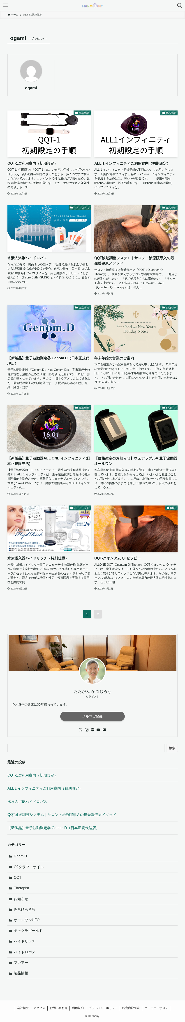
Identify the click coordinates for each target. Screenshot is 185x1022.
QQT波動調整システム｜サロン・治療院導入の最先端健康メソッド (61, 815)
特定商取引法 (131, 1008)
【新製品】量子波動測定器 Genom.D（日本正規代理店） (53, 828)
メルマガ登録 (92, 716)
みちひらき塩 (24, 909)
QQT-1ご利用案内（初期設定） (32, 775)
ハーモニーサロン (156, 1008)
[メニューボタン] (5, 5)
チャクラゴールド (28, 931)
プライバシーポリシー (103, 1008)
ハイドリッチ (24, 941)
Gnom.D (20, 856)
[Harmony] (92, 5)
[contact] (104, 730)
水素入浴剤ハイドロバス (27, 801)
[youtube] (98, 730)
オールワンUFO (26, 920)
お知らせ (21, 899)
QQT (17, 877)
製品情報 (21, 973)
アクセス (39, 1008)
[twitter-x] (81, 730)
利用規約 (78, 1008)
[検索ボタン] (179, 5)
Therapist (21, 888)
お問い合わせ (58, 1008)
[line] (92, 730)
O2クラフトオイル (29, 867)
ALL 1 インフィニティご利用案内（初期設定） (45, 788)
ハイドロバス (24, 952)
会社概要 (23, 1008)
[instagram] (86, 730)
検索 (172, 748)
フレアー (21, 963)
